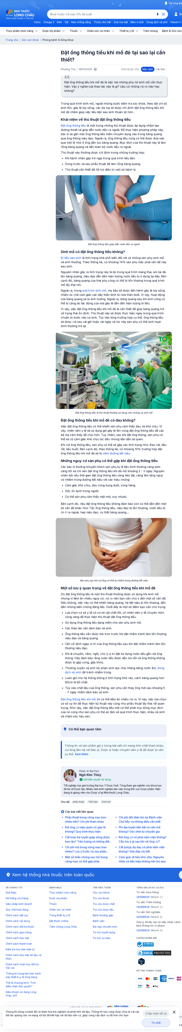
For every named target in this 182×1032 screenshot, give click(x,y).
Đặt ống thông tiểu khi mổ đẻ (80, 699)
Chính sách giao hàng (18, 932)
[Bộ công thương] (145, 944)
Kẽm (59, 22)
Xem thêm (81, 754)
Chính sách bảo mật (17, 937)
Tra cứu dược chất (104, 903)
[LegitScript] (154, 961)
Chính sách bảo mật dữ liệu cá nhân (23, 957)
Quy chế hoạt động (17, 909)
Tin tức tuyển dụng (104, 932)
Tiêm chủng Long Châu (63, 926)
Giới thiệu (11, 892)
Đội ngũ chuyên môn (105, 926)
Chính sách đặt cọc (17, 915)
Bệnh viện (98, 920)
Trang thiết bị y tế (59, 915)
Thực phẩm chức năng (62, 892)
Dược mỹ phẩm (58, 898)
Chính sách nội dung (18, 920)
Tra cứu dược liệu (103, 909)
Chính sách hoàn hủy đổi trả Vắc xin (22, 966)
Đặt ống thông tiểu (73, 125)
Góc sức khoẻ (101, 892)
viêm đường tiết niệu (116, 453)
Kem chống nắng (81, 22)
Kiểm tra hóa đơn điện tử (20, 949)
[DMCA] (154, 953)
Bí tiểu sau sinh (71, 258)
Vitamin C (175, 22)
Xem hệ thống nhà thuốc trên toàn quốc (53, 874)
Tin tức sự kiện (101, 937)
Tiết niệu (93, 801)
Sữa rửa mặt (121, 22)
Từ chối (156, 1022)
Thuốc (53, 903)
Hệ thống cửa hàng (17, 898)
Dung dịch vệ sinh (157, 22)
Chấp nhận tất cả (156, 1013)
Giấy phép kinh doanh (19, 903)
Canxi (37, 22)
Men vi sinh (137, 22)
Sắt (66, 22)
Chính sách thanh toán (19, 943)
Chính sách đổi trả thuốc (20, 926)
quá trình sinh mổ (94, 290)
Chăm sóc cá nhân (60, 909)
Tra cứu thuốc (101, 898)
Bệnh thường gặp (103, 915)
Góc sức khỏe (30, 39)
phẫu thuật (78, 801)
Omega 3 (48, 22)
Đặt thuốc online (58, 920)
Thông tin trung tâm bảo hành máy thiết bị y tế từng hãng (23, 975)
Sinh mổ (106, 801)
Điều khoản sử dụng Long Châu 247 (21, 993)
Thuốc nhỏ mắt (102, 22)
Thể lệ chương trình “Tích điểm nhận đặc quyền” (21, 984)
